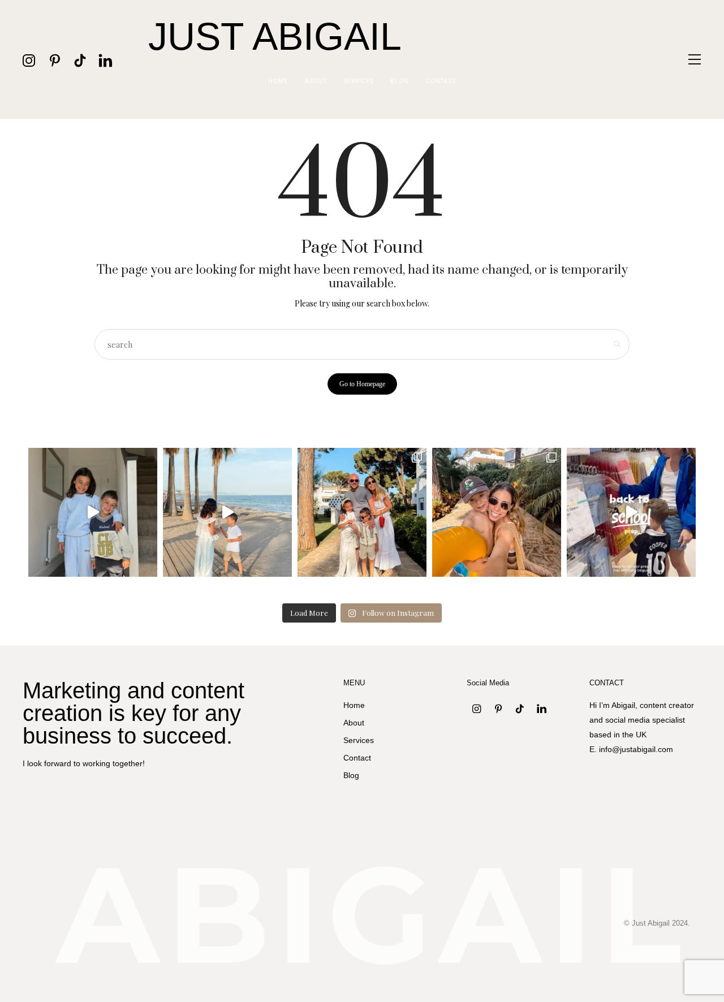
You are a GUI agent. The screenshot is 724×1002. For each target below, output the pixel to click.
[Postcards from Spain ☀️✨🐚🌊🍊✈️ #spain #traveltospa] (362, 512)
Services (358, 81)
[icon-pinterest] (54, 59)
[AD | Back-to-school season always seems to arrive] (631, 512)
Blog (399, 81)
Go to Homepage (362, 384)
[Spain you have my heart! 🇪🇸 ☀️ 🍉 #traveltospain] (496, 512)
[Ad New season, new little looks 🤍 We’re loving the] (92, 512)
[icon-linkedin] (105, 59)
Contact (441, 81)
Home (278, 81)
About (316, 81)
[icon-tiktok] (80, 59)
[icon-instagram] (29, 59)
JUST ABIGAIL (275, 36)
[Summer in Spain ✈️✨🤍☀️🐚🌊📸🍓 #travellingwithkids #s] (227, 512)
